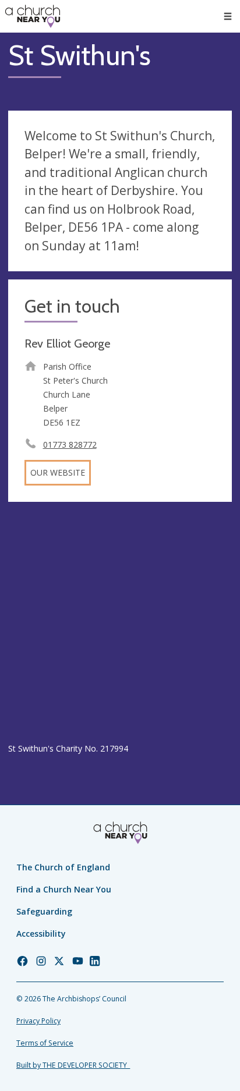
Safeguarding (44, 911)
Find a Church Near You (63, 889)
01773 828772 (70, 444)
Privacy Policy (38, 1021)
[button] (228, 16)
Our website (57, 472)
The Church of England (63, 867)
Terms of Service (44, 1043)
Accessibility (41, 933)
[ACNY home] (32, 16)
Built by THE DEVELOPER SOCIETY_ (73, 1065)
